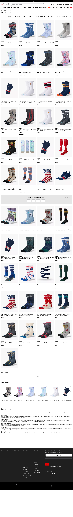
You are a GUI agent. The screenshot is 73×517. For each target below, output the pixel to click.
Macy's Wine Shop (26, 463)
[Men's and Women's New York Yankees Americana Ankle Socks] (9, 244)
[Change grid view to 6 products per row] (59, 16)
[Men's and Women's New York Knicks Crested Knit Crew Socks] (45, 117)
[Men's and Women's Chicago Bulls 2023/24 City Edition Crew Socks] (27, 117)
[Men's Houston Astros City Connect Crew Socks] (27, 175)
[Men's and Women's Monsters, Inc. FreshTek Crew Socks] (45, 30)
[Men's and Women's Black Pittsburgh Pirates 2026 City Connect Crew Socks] (9, 147)
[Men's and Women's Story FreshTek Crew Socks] (9, 58)
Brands (4, 10)
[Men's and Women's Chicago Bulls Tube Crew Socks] (45, 88)
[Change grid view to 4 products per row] (57, 16)
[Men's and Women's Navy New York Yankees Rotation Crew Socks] (63, 117)
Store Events (25, 469)
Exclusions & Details (53, 466)
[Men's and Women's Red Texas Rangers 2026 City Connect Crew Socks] (45, 301)
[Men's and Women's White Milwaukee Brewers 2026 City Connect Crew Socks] (27, 330)
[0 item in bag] (71, 4)
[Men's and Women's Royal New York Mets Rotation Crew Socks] (63, 244)
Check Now (59, 466)
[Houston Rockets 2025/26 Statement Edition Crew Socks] (45, 330)
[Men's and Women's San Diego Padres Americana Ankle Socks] (45, 147)
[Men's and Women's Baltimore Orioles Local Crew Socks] (45, 216)
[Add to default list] (10, 386)
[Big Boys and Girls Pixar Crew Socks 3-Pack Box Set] (27, 147)
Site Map (35, 468)
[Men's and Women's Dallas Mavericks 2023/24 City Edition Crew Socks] (45, 58)
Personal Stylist (25, 465)
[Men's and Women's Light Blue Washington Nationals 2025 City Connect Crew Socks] (27, 216)
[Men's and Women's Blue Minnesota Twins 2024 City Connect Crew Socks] (27, 58)
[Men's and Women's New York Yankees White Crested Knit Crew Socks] (63, 30)
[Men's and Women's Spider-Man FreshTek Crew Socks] (63, 58)
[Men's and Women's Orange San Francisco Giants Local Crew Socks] (9, 175)
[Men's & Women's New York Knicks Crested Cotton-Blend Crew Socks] (27, 88)
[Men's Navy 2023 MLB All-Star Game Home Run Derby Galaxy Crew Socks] (45, 244)
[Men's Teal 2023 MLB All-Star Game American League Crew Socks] (27, 244)
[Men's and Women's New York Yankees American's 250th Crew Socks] (45, 175)
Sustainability (36, 470)
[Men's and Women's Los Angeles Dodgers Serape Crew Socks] (9, 30)
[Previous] (2, 29)
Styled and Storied (37, 472)
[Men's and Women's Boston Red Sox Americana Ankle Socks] (9, 88)
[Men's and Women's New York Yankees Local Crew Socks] (9, 117)
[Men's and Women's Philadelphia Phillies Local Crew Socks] (63, 330)
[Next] (16, 29)
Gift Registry (25, 477)
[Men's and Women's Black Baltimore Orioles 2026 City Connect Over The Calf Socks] (63, 273)
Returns (2, 461)
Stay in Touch (25, 467)
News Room (36, 466)
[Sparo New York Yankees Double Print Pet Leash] (45, 273)
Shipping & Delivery (4, 463)
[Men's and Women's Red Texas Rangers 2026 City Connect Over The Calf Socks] (63, 147)
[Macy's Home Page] (5, 4)
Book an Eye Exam (26, 473)
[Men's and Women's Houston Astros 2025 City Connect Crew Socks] (63, 88)
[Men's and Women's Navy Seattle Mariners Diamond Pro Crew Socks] (63, 301)
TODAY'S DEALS (10, 1)
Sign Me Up (58, 455)
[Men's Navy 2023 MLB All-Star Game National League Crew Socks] (27, 301)
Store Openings (25, 471)
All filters (68, 197)
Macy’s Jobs (36, 464)
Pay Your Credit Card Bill (16, 463)
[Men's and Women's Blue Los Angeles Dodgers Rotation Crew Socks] (27, 30)
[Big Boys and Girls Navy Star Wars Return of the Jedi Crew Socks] (9, 216)
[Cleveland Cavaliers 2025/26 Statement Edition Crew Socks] (9, 330)
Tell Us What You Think (27, 475)
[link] (9, 43)
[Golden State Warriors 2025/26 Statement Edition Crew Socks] (9, 358)
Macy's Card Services (15, 461)
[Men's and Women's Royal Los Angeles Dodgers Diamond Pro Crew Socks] (9, 273)
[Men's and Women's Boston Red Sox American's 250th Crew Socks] (9, 301)
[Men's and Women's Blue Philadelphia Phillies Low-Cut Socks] (63, 175)
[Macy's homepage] (2, 10)
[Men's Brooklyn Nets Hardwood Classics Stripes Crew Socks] (27, 273)
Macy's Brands (25, 461)
